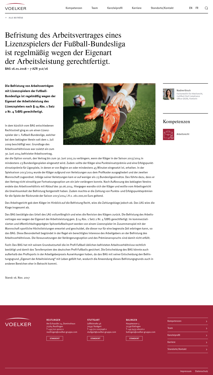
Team (170, 328)
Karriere (171, 342)
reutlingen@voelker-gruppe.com (61, 332)
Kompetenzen (174, 321)
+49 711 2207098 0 (98, 329)
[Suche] (206, 8)
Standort (55, 339)
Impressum (185, 371)
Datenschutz (201, 371)
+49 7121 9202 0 (56, 329)
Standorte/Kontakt (176, 349)
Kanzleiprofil (173, 335)
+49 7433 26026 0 (136, 329)
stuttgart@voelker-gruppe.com (101, 332)
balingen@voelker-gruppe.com (140, 332)
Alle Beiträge (16, 18)
